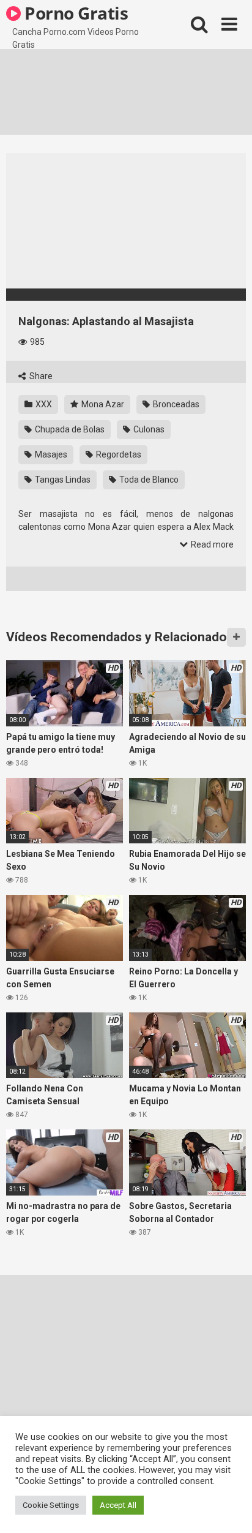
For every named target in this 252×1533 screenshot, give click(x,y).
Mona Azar (102, 404)
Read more (211, 544)
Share (40, 376)
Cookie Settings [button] (51, 1505)
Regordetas (117, 454)
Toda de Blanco (148, 479)
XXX (43, 404)
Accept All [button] (118, 1505)
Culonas (148, 429)
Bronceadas (175, 404)
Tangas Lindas (62, 479)
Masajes (50, 454)
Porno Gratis (74, 12)
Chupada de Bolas (69, 429)
